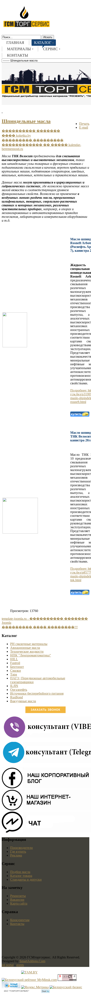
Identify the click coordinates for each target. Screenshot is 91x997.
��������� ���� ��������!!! (40, 627)
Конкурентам (19, 920)
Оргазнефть (18, 689)
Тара (13, 674)
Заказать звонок (45, 709)
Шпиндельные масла (26, 121)
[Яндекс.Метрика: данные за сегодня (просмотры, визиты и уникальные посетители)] (35, 987)
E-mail (83, 127)
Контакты (17, 924)
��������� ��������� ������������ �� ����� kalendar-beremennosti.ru (41, 144)
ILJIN (14, 686)
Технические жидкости (27, 651)
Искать (47, 37)
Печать (84, 123)
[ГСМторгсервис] (26, 26)
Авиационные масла (25, 647)
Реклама (16, 855)
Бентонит (17, 667)
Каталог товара (21, 875)
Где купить (18, 851)
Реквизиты (18, 896)
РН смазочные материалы (28, 644)
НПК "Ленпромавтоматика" (30, 655)
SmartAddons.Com (32, 961)
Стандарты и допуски (26, 879)
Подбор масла (20, 872)
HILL (14, 659)
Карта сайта (18, 903)
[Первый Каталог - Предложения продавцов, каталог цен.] (11, 987)
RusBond (16, 697)
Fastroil (15, 663)
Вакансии (17, 899)
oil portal (8, 965)
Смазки (15, 670)
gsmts (20, 965)
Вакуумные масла (23, 701)
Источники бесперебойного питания (36, 693)
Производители (21, 848)
